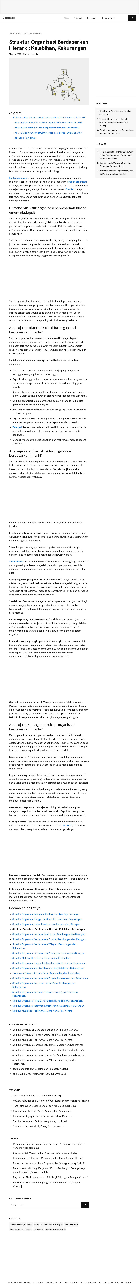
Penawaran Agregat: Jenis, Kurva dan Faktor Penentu (42, 1116)
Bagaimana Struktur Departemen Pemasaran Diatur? (41, 1068)
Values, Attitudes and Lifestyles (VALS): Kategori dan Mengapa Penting (51, 1100)
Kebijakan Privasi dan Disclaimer (49, 1283)
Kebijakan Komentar (110, 1283)
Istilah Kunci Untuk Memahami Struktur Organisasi (39, 1073)
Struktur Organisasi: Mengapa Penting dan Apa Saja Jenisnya (45, 914)
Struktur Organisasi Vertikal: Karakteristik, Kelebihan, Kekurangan (47, 968)
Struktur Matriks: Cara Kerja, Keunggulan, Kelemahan (41, 958)
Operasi (28, 1229)
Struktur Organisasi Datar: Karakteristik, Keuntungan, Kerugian (46, 924)
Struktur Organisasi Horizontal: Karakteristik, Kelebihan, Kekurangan (49, 963)
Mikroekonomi (16, 1229)
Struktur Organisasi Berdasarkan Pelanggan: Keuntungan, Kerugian (48, 953)
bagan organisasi (77, 181)
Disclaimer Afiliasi (71, 1283)
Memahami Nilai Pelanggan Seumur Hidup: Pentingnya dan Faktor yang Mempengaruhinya (116, 155)
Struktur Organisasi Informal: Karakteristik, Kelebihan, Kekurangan (48, 1005)
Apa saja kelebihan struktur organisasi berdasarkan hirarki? (47, 127)
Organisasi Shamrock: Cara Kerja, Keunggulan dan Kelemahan (46, 973)
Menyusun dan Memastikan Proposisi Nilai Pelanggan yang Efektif (48, 1163)
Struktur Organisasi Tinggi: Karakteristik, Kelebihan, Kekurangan (47, 919)
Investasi (48, 1224)
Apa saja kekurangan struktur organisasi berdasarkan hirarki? (48, 132)
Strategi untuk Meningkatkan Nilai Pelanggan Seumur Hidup (45, 1152)
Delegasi (17, 427)
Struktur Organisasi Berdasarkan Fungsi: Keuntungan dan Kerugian (48, 934)
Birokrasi (67, 825)
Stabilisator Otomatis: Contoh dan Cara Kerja (37, 1095)
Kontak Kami (126, 1283)
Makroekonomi (71, 1224)
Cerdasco (9, 17)
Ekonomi (38, 1224)
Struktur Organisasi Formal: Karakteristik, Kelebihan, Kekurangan (47, 1000)
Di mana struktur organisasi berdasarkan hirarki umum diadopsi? (50, 117)
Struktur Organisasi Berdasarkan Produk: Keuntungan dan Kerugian (49, 939)
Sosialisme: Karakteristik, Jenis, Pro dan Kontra (38, 1126)
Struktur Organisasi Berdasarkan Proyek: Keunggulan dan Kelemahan (50, 978)
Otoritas (70, 189)
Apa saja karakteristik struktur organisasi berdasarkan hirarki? (48, 122)
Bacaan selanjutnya (25, 137)
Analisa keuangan (18, 1224)
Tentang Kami (28, 1283)
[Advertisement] (69, 7)
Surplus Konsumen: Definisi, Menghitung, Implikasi (40, 1121)
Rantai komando (18, 177)
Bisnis (30, 1224)
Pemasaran (38, 1229)
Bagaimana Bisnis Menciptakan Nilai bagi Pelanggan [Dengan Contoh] (50, 1177)
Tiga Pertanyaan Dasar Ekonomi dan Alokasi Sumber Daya (45, 1105)
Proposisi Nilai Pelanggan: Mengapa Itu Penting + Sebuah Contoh (48, 1158)
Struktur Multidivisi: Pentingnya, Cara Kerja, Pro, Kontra (42, 1010)
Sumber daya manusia (55, 1229)
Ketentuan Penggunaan (90, 1283)
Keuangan (58, 1224)
